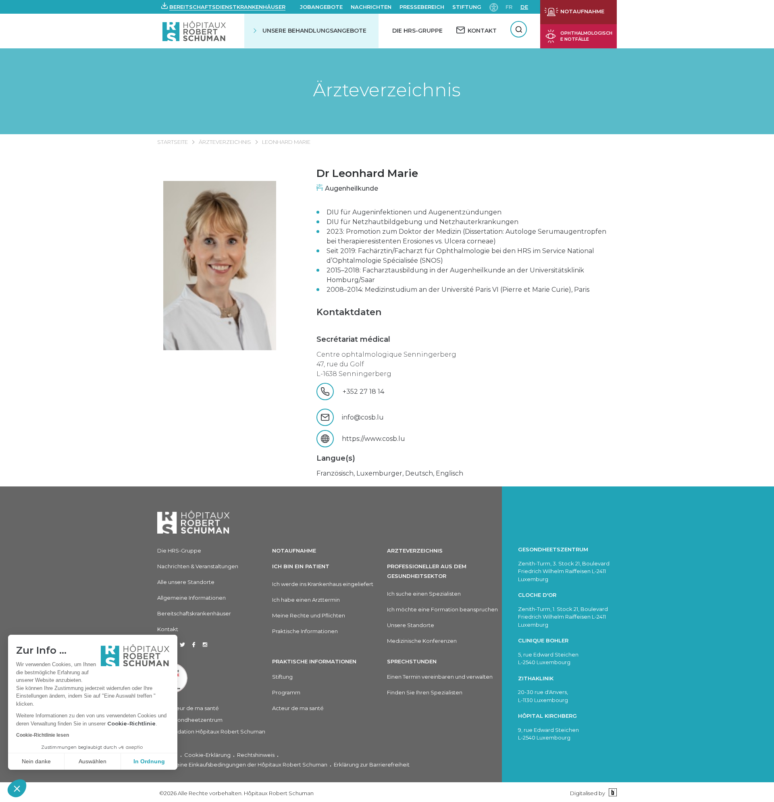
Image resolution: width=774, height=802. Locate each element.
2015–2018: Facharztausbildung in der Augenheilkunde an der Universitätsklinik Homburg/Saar (455, 275)
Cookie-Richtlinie (131, 723)
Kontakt (167, 629)
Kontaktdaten (348, 312)
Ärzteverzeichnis (387, 90)
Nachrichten (371, 7)
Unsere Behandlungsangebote (314, 30)
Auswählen (92, 761)
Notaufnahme (294, 550)
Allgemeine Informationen (191, 597)
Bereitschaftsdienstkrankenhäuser (227, 7)
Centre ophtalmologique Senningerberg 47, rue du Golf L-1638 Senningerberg (386, 364)
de (524, 7)
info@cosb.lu (363, 417)
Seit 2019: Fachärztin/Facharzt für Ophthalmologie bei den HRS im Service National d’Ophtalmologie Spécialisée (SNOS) (460, 255)
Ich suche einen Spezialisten (424, 593)
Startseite (172, 142)
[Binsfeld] (612, 793)
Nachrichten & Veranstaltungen (197, 566)
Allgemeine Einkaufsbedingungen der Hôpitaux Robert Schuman (242, 764)
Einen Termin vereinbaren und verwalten (440, 676)
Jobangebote (321, 7)
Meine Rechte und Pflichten (308, 615)
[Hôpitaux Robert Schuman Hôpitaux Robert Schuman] (195, 31)
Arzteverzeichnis (415, 550)
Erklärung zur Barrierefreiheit (372, 764)
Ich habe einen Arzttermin (306, 599)
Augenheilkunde (351, 188)
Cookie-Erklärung (207, 755)
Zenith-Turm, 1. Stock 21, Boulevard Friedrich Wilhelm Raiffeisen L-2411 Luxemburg (563, 617)
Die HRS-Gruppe (417, 30)
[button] (17, 788)
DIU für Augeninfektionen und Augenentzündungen (414, 212)
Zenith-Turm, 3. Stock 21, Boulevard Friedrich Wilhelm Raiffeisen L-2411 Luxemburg (564, 571)
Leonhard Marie (286, 142)
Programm (286, 692)
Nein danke (36, 761)
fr (509, 7)
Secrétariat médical (353, 339)
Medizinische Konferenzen (422, 641)
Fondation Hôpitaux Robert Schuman (216, 731)
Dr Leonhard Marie (367, 173)
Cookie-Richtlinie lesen (42, 735)
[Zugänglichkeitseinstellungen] (493, 6)
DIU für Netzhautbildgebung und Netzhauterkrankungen (422, 222)
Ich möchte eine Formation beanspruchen (442, 609)
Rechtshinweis (256, 755)
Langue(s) (335, 458)
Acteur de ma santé (193, 708)
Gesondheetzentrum (195, 720)
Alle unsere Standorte (185, 582)
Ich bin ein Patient (300, 566)
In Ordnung (149, 761)
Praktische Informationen (305, 631)
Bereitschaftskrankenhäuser (194, 613)
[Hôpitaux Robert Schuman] (193, 522)
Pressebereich (421, 7)
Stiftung (466, 7)
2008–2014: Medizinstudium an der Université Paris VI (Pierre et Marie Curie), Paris (458, 289)
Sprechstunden (412, 661)
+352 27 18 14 (371, 391)
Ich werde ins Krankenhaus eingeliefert (322, 584)
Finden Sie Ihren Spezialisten (424, 692)
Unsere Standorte (410, 625)
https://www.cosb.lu (373, 439)
